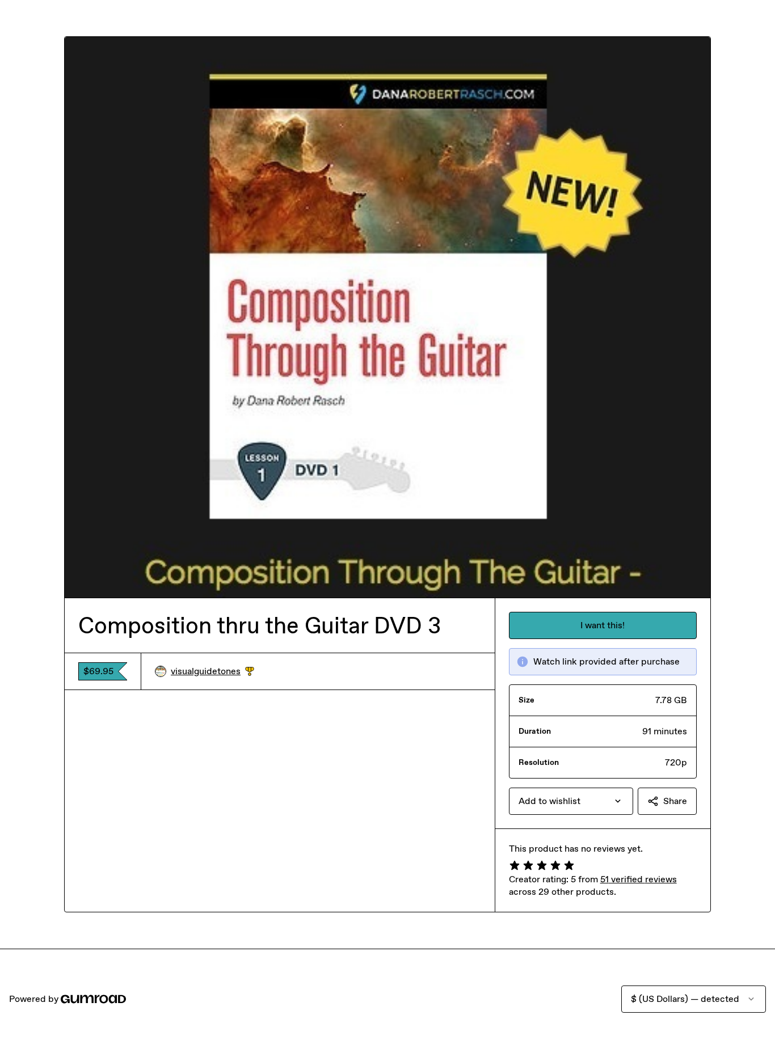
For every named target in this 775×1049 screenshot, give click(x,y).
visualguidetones (212, 672)
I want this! (602, 625)
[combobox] (571, 801)
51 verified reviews (638, 879)
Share (675, 801)
